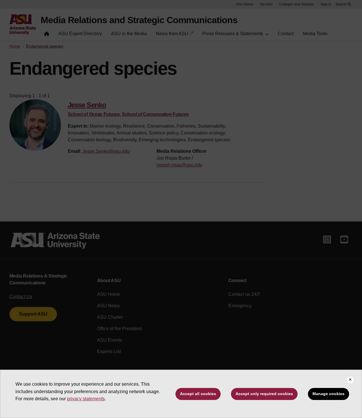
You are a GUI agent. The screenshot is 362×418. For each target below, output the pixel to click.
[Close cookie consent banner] (350, 380)
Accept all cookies (198, 393)
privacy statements (86, 398)
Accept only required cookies (264, 393)
